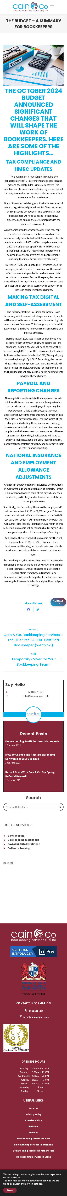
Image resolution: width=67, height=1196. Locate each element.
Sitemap (33, 1132)
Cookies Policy (33, 1120)
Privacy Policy (33, 1114)
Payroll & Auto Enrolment (24, 844)
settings (38, 1183)
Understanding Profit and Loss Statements (32, 741)
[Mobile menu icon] (52, 7)
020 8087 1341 (36, 692)
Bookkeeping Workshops (23, 839)
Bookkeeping (16, 835)
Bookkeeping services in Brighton (33, 1144)
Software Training (19, 848)
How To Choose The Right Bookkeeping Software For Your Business (30, 756)
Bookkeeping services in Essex (33, 1156)
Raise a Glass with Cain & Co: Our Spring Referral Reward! (30, 774)
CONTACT (58, 602)
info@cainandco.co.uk (35, 696)
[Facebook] (5, 863)
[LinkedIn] (11, 863)
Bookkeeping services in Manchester (33, 1150)
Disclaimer (34, 1126)
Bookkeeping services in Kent (33, 1138)
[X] (8, 863)
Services (33, 1108)
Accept (10, 1190)
